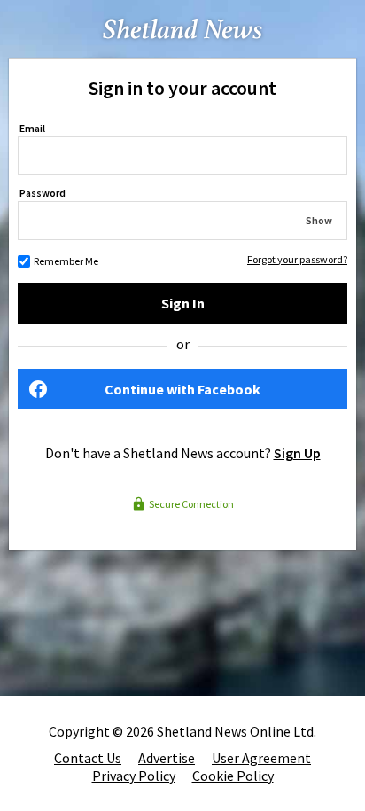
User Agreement (261, 758)
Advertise (166, 758)
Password (42, 192)
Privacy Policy (133, 775)
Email (32, 128)
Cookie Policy (233, 775)
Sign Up (297, 453)
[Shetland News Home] (182, 52)
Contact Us (87, 758)
